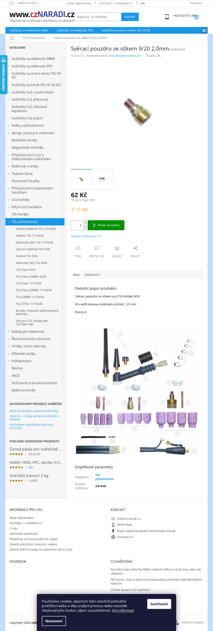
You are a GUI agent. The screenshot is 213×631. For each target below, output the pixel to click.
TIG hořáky (20, 214)
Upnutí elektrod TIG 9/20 (33, 249)
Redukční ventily (24, 140)
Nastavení (53, 621)
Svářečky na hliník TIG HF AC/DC (36, 85)
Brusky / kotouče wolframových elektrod (37, 312)
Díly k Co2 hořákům (27, 207)
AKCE (16, 375)
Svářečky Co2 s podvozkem (33, 92)
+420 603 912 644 (176, 15)
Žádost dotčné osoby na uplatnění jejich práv (41, 549)
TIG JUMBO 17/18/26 (30, 297)
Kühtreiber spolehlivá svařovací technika (31, 426)
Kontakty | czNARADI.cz (115, 3)
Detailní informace (84, 236)
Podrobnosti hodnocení (125, 56)
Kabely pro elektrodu (28, 331)
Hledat (130, 17)
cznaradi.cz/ (125, 537)
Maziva (17, 368)
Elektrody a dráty (25, 166)
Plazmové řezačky (26, 181)
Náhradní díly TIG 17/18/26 (34, 242)
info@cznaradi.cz (129, 519)
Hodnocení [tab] (92, 275)
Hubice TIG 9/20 (27, 256)
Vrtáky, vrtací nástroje (29, 346)
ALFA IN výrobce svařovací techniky (34, 410)
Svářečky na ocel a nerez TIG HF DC (36, 75)
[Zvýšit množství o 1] (86, 222)
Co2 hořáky (20, 199)
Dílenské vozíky (23, 353)
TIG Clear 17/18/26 (28, 283)
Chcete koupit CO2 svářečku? (131, 590)
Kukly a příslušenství (27, 125)
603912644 (124, 525)
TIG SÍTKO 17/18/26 (29, 304)
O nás (144, 3)
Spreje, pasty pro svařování (33, 133)
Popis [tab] (76, 275)
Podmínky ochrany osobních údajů (34, 539)
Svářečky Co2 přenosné (30, 99)
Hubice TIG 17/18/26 (30, 236)
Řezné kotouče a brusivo (31, 339)
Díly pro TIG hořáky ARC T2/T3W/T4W (32, 322)
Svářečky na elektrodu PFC (32, 66)
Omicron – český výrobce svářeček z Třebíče (34, 417)
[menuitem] (28, 30)
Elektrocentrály (23, 390)
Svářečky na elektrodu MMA (33, 58)
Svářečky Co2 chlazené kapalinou (29, 108)
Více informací (123, 610)
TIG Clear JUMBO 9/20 (31, 276)
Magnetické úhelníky (27, 147)
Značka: (153, 56)
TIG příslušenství (25, 221)
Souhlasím (159, 604)
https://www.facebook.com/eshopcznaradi (146, 531)
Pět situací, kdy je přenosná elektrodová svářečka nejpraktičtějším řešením (156, 581)
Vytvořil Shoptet (192, 622)
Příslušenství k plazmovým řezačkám (32, 190)
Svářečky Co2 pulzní (27, 118)
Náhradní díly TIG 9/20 (31, 263)
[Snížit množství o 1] (86, 227)
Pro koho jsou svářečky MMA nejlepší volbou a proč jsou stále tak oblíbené (156, 571)
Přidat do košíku (109, 225)
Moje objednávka (79, 3)
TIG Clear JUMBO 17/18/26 (34, 290)
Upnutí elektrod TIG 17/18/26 (36, 229)
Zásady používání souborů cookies (33, 544)
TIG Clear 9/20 (25, 270)
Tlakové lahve (22, 173)
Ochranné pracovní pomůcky (34, 383)
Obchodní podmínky (24, 534)
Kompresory (21, 361)
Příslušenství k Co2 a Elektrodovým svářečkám (31, 157)
